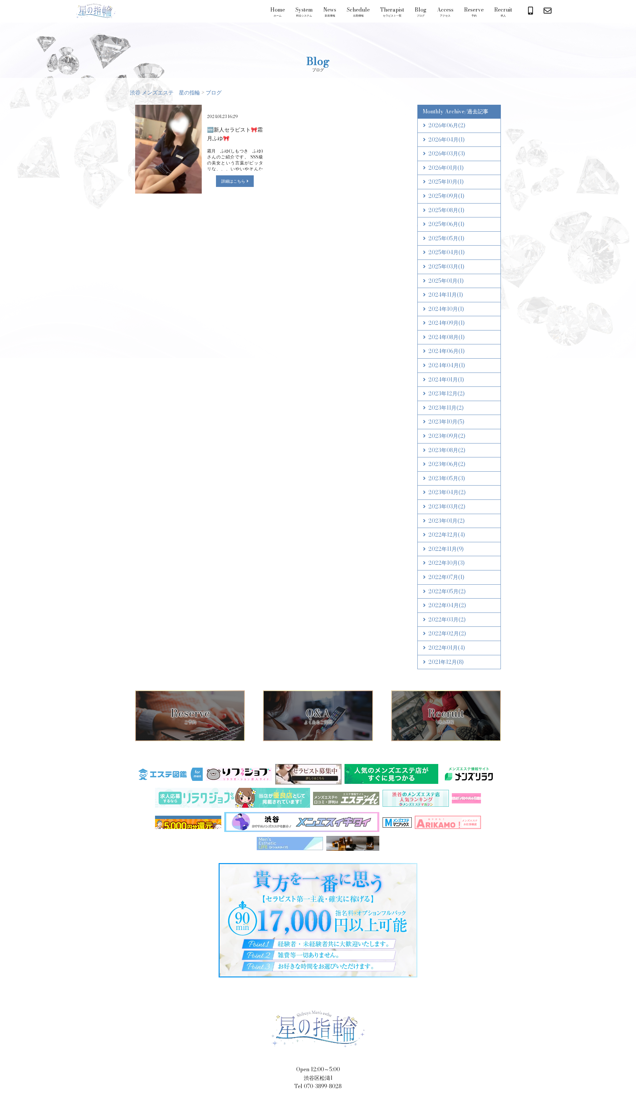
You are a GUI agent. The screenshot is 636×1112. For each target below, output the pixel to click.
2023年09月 (446, 436)
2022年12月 (446, 535)
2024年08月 (446, 337)
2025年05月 (446, 238)
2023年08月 (446, 450)
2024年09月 (446, 323)
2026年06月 (446, 125)
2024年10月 (446, 309)
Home (277, 12)
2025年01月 (446, 281)
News (329, 12)
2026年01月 (446, 168)
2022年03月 (447, 619)
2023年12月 (446, 393)
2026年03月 (446, 153)
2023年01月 (446, 521)
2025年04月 (446, 252)
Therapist (392, 12)
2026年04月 (446, 140)
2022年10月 (446, 563)
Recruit (503, 12)
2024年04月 (446, 365)
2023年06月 (446, 464)
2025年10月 (446, 182)
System (304, 12)
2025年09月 (446, 196)
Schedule (358, 12)
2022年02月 (447, 633)
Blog (420, 12)
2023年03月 (446, 506)
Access (445, 12)
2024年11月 (445, 295)
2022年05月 (447, 591)
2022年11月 (446, 549)
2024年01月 (446, 379)
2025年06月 (446, 224)
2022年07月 (446, 577)
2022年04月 (447, 605)
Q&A (318, 715)
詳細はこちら (233, 181)
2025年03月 (446, 266)
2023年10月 (446, 422)
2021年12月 (446, 662)
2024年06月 (446, 351)
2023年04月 (447, 492)
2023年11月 (446, 408)
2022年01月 (446, 648)
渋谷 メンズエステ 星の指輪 (96, 11)
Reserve (474, 12)
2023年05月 (446, 478)
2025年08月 (446, 210)
